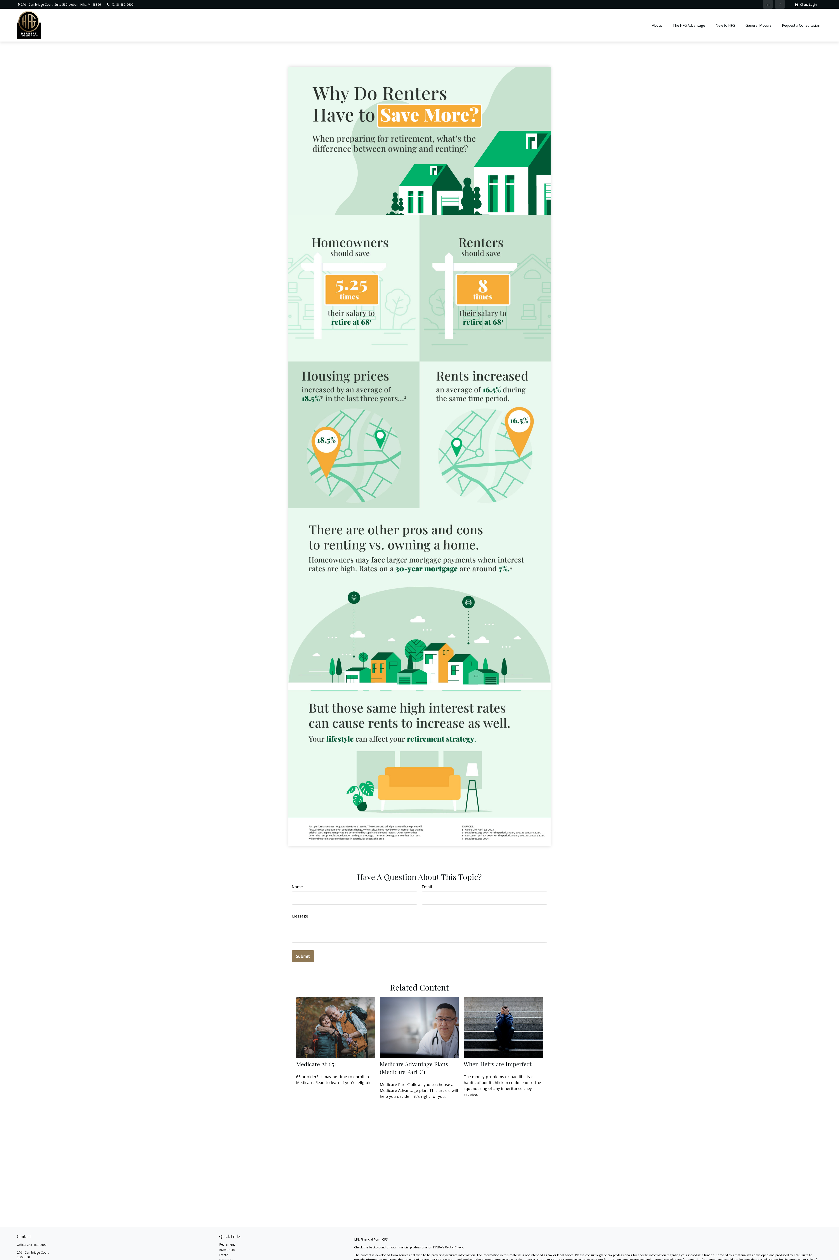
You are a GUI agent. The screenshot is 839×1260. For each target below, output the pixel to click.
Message (300, 916)
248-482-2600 (37, 1245)
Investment (227, 1250)
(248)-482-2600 (122, 4)
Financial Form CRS (374, 1239)
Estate (223, 1255)
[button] (657, 25)
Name (297, 886)
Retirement (227, 1244)
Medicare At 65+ (316, 1064)
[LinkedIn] (768, 4)
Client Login (808, 4)
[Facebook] (780, 4)
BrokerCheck (454, 1247)
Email (427, 886)
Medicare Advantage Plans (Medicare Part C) (414, 1068)
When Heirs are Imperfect (498, 1064)
